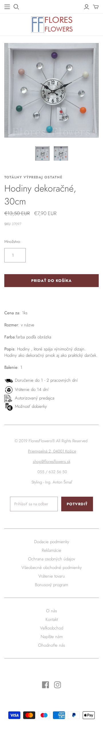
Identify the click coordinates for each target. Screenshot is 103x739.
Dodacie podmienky (51, 542)
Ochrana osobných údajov (51, 559)
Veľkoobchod (51, 628)
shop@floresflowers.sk (51, 461)
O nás (51, 611)
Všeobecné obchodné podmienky (51, 567)
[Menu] (7, 7)
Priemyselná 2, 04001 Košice (52, 451)
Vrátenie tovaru (51, 576)
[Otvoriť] (16, 7)
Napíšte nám (52, 636)
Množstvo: (12, 241)
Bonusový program (51, 585)
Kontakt (51, 619)
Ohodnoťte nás (51, 645)
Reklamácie (51, 550)
